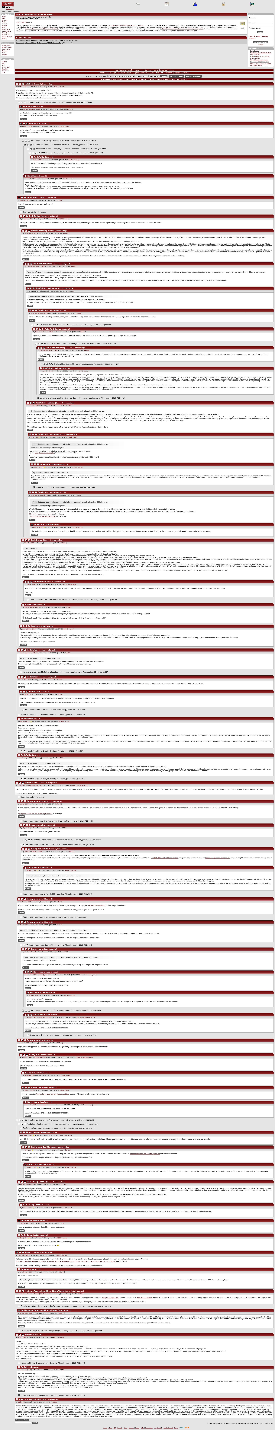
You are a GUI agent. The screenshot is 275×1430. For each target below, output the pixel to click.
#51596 (59, 200)
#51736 (71, 851)
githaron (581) (25, 200)
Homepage (76, 160)
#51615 (58, 804)
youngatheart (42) (30, 233)
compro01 (59, 945)
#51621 (64, 828)
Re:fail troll (25, 1363)
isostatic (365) (22, 87)
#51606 (61, 126)
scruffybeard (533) (26, 1272)
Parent (23, 119)
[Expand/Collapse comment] (17, 84)
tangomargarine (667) (31, 607)
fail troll (28, 1335)
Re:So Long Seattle (35, 1124)
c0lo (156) (34, 437)
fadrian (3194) (31, 584)
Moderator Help (22, 1420)
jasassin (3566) (23, 785)
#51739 (61, 1313)
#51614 (61, 219)
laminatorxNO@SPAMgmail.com (40, 1294)
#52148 (62, 1075)
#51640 (80, 1294)
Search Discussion (182, 73)
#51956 (74, 467)
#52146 (66, 995)
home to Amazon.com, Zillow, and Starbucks (42, 29)
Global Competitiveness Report (41, 514)
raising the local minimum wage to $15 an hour (126, 25)
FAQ (3, 18)
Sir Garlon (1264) (25, 902)
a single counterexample (44, 453)
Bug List (5, 69)
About (4, 16)
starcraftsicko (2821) (29, 629)
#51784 (82, 332)
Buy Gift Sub (6, 35)
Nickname (252, 18)
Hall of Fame (6, 29)
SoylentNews (7, 6)
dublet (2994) (24, 804)
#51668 (63, 543)
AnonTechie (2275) (24, 1255)
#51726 (68, 406)
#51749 (62, 1150)
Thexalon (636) (34, 406)
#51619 (59, 680)
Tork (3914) (24, 1238)
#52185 (61, 1090)
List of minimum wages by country (42, 516)
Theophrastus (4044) (27, 1184)
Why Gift (261, 44)
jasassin (60, 894)
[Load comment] (21, 212)
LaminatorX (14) (23, 1294)
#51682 (63, 1135)
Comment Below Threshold (34, 212)
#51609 (59, 1255)
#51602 (69, 109)
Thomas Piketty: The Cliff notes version (46, 600)
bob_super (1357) (26, 1223)
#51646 (60, 902)
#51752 (63, 1184)
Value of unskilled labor (30, 1399)
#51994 (79, 1017)
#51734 (78, 313)
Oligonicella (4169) (28, 828)
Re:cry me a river (35, 801)
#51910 (67, 1167)
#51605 (67, 653)
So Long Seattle (31, 1120)
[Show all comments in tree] (23, 84)
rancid (70, 1331)
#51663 (60, 694)
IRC (3, 63)
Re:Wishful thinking (42, 264)
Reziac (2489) (37, 160)
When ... (29, 1252)
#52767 (81, 1105)
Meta (3, 53)
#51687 (65, 584)
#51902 (54, 1402)
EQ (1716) (21, 1402)
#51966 (59, 1238)
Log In (4, 38)
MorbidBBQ (51, 779)
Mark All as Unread (193, 76)
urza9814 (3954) (47, 371)
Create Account (7, 36)
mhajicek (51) (26, 694)
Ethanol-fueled (50, 710)
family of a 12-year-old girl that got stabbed (52, 1094)
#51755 (65, 179)
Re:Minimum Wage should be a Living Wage (39, 1306)
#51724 (65, 952)
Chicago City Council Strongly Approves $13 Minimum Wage (39, 43)
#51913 (77, 1057)
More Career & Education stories (260, 63)
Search (4, 25)
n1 (23, 17)
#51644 (55, 1337)
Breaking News (7, 47)
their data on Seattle (144, 1297)
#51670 (73, 266)
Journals (4, 20)
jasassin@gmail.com (35, 785)
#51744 (69, 437)
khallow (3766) (38, 467)
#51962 (63, 1208)
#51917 (81, 975)
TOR (3, 72)
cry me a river (31, 783)
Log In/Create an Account (143, 73)
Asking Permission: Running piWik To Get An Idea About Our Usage (42, 40)
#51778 (78, 495)
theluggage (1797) (26, 758)
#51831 (61, 1272)
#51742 (58, 1043)
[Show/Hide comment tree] (20, 84)
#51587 (56, 87)
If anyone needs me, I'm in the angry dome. (35, 814)
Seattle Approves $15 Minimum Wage (34, 14)
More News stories (256, 65)
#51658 (66, 233)
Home (105, 1428)
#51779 (61, 1370)
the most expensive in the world (217, 858)
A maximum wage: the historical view (56, 398)
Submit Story (6, 31)
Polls (3, 27)
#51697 (68, 607)
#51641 (65, 629)
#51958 (74, 527)
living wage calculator (110, 1297)
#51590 (73, 785)
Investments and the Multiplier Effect (39, 672)
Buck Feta (51, 751)
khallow (62, 845)
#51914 (67, 870)
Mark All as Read (176, 76)
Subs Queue (6, 33)
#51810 (61, 758)
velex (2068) (22, 1337)
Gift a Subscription (261, 42)
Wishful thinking (39, 231)
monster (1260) (34, 995)
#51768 (61, 1223)
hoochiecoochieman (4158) (31, 109)
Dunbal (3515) (25, 680)
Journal (62, 87)
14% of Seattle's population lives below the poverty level (181, 29)
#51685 (61, 721)
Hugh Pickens (254, 51)
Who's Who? (6, 67)
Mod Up (39, 487)
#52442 (80, 371)
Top (157, 73)
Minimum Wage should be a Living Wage (44, 1291)
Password (252, 23)
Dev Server (5, 71)
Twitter (4, 61)
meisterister (52, 917)
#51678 (59, 925)
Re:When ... (26, 1269)
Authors (4, 24)
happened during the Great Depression (145, 1154)
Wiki (3, 65)
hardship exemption (97, 905)
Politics (4, 54)
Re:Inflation (32, 102)
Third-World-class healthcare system (164, 858)
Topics (4, 22)
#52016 (69, 160)
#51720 (71, 291)
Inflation (29, 84)
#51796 (86, 350)
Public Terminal (256, 28)
